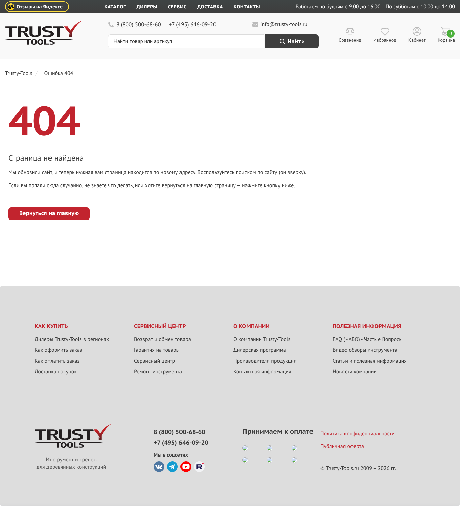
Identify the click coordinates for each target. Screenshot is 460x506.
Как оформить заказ (58, 350)
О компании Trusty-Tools (261, 339)
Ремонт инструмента (158, 371)
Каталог (115, 7)
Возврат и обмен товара (162, 339)
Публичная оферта (342, 446)
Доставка (210, 7)
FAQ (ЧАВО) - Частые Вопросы (368, 339)
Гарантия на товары (157, 350)
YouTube (185, 466)
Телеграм (172, 466)
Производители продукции (265, 361)
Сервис (177, 7)
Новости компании (355, 371)
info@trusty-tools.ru (283, 24)
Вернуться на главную (49, 213)
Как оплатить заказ (57, 361)
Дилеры (146, 7)
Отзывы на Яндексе (40, 7)
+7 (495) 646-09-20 (192, 24)
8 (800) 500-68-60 (138, 24)
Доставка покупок (56, 371)
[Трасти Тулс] (43, 43)
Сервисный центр (154, 361)
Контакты (247, 7)
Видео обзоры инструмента (365, 350)
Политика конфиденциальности (357, 433)
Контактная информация (262, 371)
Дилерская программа (259, 350)
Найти (296, 41)
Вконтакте (159, 466)
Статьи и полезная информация (370, 361)
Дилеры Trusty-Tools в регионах (72, 339)
